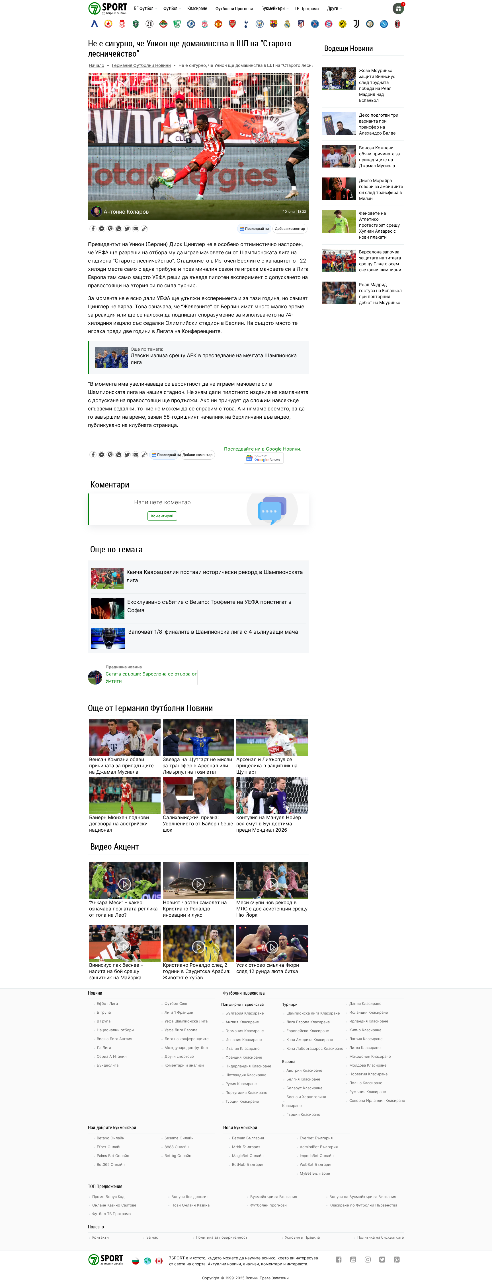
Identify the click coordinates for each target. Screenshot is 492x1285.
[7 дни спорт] (109, 8)
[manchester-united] (218, 24)
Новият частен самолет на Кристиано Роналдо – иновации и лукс (195, 909)
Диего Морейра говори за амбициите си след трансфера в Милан (381, 189)
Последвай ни (256, 228)
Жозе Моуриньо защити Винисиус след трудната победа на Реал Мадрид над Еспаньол (377, 85)
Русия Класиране (241, 1083)
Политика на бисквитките (380, 1237)
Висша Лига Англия (114, 1038)
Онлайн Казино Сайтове (114, 1205)
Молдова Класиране (368, 1065)
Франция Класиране (244, 1057)
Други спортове (179, 1056)
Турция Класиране (242, 1101)
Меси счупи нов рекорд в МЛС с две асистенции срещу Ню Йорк (272, 909)
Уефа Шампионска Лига (186, 1021)
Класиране (197, 8)
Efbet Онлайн (109, 1146)
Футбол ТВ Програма (111, 1213)
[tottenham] (246, 24)
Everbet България (316, 1138)
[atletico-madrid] (301, 24)
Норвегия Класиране (368, 1074)
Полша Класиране (365, 1083)
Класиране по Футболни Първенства (363, 1205)
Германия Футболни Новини (141, 65)
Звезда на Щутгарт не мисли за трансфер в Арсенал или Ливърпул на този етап (197, 766)
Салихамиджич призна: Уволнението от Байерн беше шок (198, 824)
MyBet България (315, 1173)
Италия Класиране (243, 1048)
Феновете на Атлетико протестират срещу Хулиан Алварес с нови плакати (379, 225)
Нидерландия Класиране (248, 1066)
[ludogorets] (136, 24)
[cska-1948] (122, 24)
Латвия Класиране (366, 1038)
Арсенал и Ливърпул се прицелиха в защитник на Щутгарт (267, 766)
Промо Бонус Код (108, 1196)
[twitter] (382, 1260)
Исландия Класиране (368, 1012)
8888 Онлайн (177, 1146)
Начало (96, 65)
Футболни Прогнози (234, 8)
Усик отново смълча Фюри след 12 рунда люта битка (267, 968)
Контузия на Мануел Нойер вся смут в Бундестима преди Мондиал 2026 (268, 824)
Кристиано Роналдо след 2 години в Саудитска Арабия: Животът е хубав (197, 971)
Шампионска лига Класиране (313, 1013)
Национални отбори (115, 1030)
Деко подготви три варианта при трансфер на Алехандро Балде (378, 124)
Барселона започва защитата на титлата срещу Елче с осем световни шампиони (380, 260)
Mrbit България (246, 1146)
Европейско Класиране (307, 1030)
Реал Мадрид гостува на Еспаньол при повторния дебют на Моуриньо (380, 293)
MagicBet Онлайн (248, 1155)
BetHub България (248, 1164)
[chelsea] (191, 24)
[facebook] (339, 1260)
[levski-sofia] (94, 24)
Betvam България (248, 1138)
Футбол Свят (176, 1003)
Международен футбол (186, 1047)
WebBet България (316, 1164)
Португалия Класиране (246, 1092)
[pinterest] (397, 1260)
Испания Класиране (244, 1039)
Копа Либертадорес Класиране (314, 1048)
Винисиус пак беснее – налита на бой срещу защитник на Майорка (116, 971)
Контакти (100, 1237)
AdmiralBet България (319, 1146)
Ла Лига (104, 1047)
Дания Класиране (365, 1003)
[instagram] (368, 1260)
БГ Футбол (143, 8)
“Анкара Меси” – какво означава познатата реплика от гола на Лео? (123, 909)
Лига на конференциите (187, 1038)
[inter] (370, 24)
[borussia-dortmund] (342, 24)
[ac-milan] (397, 24)
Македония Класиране (370, 1056)
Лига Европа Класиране (308, 1022)
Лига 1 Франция (179, 1012)
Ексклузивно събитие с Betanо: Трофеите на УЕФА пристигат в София (209, 606)
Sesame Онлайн (179, 1138)
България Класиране (245, 1013)
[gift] (398, 8)
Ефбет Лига (107, 1003)
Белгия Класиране (303, 1079)
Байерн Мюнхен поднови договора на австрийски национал (119, 824)
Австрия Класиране (304, 1070)
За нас (152, 1237)
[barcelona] (273, 24)
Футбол (170, 8)
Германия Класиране (245, 1030)
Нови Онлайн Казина (190, 1205)
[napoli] (384, 24)
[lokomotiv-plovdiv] (149, 24)
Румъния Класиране (367, 1091)
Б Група (104, 1012)
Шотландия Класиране (246, 1075)
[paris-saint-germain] (315, 24)
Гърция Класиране (303, 1114)
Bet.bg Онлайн (178, 1155)
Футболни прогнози (268, 1205)
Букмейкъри (273, 8)
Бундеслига (107, 1065)
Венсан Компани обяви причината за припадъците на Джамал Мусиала (121, 766)
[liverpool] (204, 24)
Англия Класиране (242, 1022)
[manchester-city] (259, 24)
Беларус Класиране (304, 1088)
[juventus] (356, 24)
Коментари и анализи (184, 1065)
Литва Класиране (365, 1047)
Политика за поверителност (221, 1237)
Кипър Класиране (365, 1030)
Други (332, 8)
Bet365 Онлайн (111, 1164)
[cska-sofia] (108, 24)
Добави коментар (290, 228)
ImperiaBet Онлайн (317, 1155)
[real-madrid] (287, 24)
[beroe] (177, 24)
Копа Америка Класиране (309, 1039)
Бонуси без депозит (189, 1196)
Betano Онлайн (110, 1138)
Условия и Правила (302, 1237)
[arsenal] (232, 24)
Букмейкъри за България (273, 1196)
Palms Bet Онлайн (113, 1155)
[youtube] (353, 1260)
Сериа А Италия (111, 1056)
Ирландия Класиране (368, 1021)
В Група (103, 1021)
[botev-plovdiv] (163, 24)
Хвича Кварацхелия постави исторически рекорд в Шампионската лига (214, 576)
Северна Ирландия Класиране (377, 1100)
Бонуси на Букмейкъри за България (362, 1196)
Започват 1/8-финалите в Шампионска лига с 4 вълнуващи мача (213, 632)
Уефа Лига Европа (181, 1030)
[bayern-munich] (328, 24)
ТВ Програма (307, 8)
